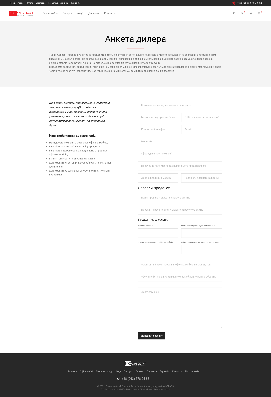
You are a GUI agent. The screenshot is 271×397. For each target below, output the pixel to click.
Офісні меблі (50, 13)
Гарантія (164, 371)
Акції (80, 13)
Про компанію (17, 3)
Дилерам (93, 13)
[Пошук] (234, 13)
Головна (72, 371)
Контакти (75, 3)
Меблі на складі (104, 371)
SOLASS (169, 386)
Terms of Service (160, 389)
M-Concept (124, 386)
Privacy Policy (145, 389)
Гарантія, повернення (58, 3)
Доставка (40, 3)
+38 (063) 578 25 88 (249, 2)
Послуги (67, 13)
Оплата (30, 3)
